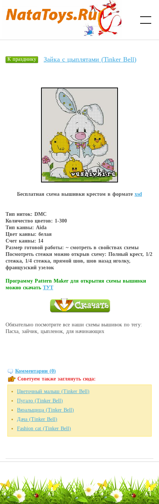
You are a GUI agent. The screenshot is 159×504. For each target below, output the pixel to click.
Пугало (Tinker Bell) (40, 400)
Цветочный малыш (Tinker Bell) (53, 391)
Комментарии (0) (35, 371)
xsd (138, 194)
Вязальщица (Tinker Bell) (45, 410)
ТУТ (48, 287)
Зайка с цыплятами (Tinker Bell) (90, 59)
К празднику (21, 59)
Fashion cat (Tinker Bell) (44, 428)
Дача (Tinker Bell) (37, 419)
